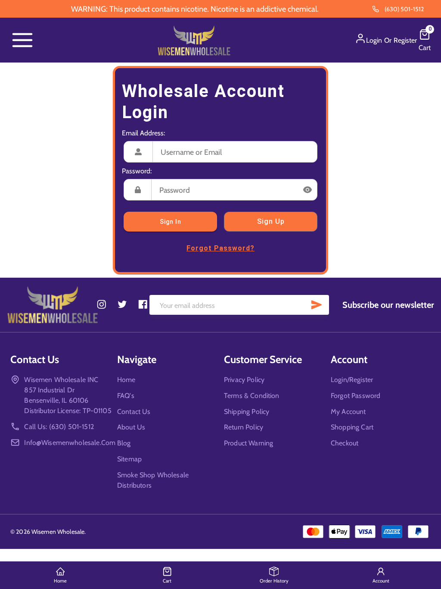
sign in (170, 221)
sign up (271, 221)
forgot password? (220, 248)
